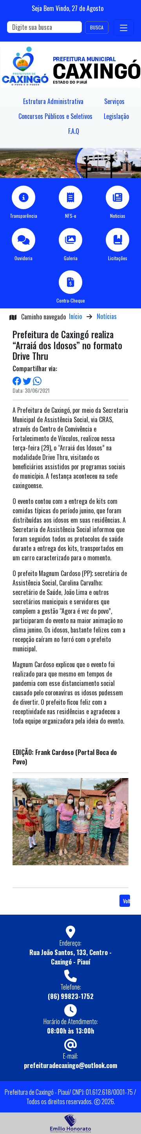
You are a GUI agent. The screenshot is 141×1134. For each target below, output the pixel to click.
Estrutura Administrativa (53, 101)
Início (75, 316)
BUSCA (96, 27)
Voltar (126, 901)
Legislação (116, 116)
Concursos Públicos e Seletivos (55, 116)
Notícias (107, 316)
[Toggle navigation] (123, 27)
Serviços (114, 101)
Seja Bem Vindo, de (67, 8)
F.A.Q (73, 131)
